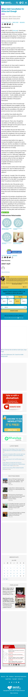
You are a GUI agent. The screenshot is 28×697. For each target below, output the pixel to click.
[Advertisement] (14, 338)
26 (7, 575)
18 (4, 573)
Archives (22, 22)
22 (17, 573)
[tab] (8, 646)
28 (14, 575)
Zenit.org (15, 30)
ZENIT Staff (15, 22)
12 (7, 570)
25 (4, 575)
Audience (11, 676)
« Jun (4, 579)
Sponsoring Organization (20, 676)
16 (20, 570)
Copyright (14, 679)
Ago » (7, 579)
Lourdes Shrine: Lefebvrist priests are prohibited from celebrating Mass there (16, 488)
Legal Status (8, 679)
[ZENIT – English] (8, 2)
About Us (3, 676)
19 (7, 573)
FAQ (7, 676)
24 (23, 573)
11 (4, 570)
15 (17, 570)
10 (23, 568)
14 (14, 570)
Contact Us (20, 679)
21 (14, 573)
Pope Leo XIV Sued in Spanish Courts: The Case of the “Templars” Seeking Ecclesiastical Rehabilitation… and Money (16, 481)
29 (17, 575)
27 (10, 575)
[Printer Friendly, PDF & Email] (5, 212)
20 (10, 573)
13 (10, 570)
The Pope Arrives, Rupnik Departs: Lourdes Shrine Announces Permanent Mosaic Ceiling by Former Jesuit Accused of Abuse (16, 496)
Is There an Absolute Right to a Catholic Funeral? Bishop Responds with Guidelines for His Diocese (16, 514)
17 (23, 570)
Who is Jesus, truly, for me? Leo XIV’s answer (12, 459)
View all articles (5, 272)
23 (20, 573)
